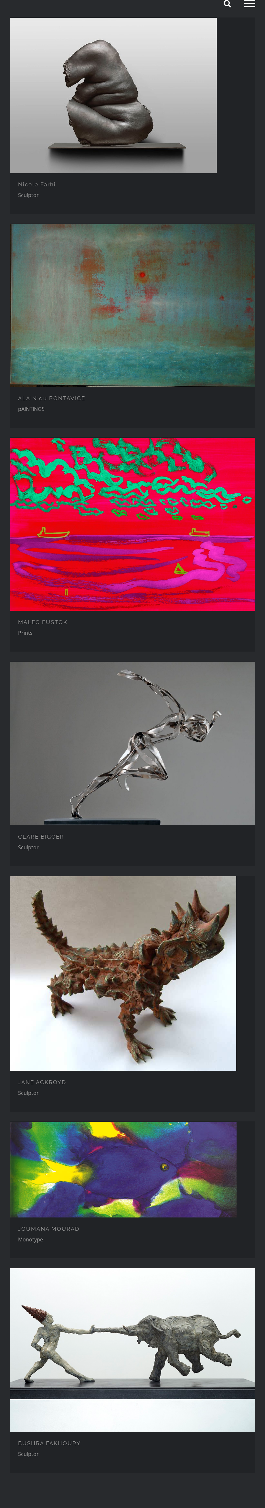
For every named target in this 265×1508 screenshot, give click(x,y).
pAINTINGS (31, 409)
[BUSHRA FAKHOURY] (132, 1350)
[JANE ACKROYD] (132, 973)
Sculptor (28, 195)
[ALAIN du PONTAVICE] (132, 305)
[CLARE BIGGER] (132, 743)
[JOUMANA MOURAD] (132, 1169)
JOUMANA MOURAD (49, 1229)
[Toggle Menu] (249, 3)
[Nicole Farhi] (132, 95)
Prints (25, 632)
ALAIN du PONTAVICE (51, 398)
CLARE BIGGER (41, 836)
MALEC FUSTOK (43, 622)
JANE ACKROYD (42, 1082)
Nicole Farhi (37, 184)
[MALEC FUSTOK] (132, 524)
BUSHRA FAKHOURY (49, 1443)
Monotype (30, 1239)
